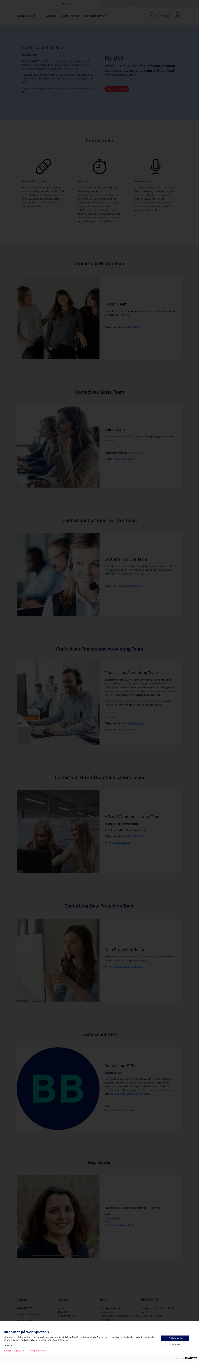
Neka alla (175, 1344)
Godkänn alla (175, 1338)
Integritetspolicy (38, 1350)
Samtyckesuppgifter (14, 1350)
